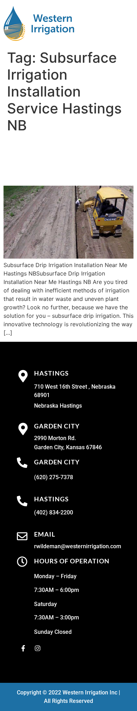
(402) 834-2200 (53, 512)
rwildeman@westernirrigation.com (77, 546)
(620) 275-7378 (53, 477)
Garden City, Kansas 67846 (68, 447)
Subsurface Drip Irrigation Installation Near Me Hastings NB (61, 159)
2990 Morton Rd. (55, 438)
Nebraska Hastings (58, 405)
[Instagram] (37, 648)
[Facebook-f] (23, 648)
